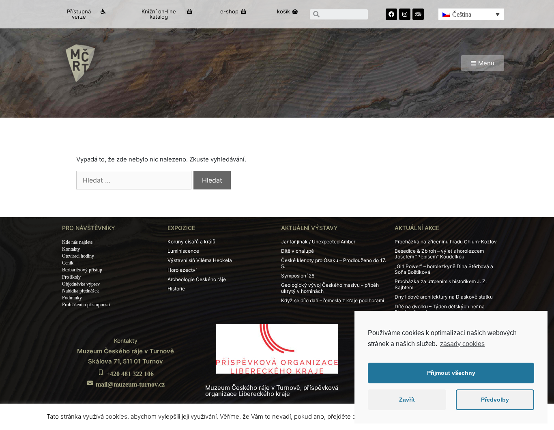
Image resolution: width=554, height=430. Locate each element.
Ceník (67, 263)
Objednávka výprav (81, 284)
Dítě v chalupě (297, 251)
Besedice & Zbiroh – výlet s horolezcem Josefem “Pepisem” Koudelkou (439, 254)
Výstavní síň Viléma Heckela (199, 260)
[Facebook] (391, 14)
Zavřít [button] (407, 399)
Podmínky (72, 298)
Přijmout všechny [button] (451, 373)
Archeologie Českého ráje (196, 279)
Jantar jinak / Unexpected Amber (318, 242)
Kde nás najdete (77, 242)
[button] (83, 14)
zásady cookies (462, 343)
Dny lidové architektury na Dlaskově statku (444, 297)
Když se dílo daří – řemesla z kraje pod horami (332, 300)
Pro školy (71, 277)
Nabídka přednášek (80, 291)
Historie (176, 289)
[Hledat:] (133, 180)
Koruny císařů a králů (191, 242)
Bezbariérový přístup (82, 270)
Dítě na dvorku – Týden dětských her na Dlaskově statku (440, 309)
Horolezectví (182, 270)
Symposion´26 (297, 276)
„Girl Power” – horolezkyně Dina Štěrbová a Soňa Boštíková (444, 269)
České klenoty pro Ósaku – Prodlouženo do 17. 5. (333, 263)
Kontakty (71, 249)
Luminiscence (183, 251)
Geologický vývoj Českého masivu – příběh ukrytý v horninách (330, 288)
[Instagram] (404, 14)
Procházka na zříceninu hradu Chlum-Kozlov (446, 242)
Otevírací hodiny (78, 256)
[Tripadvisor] (418, 14)
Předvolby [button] (495, 399)
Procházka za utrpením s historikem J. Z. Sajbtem (441, 284)
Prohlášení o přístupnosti (86, 304)
